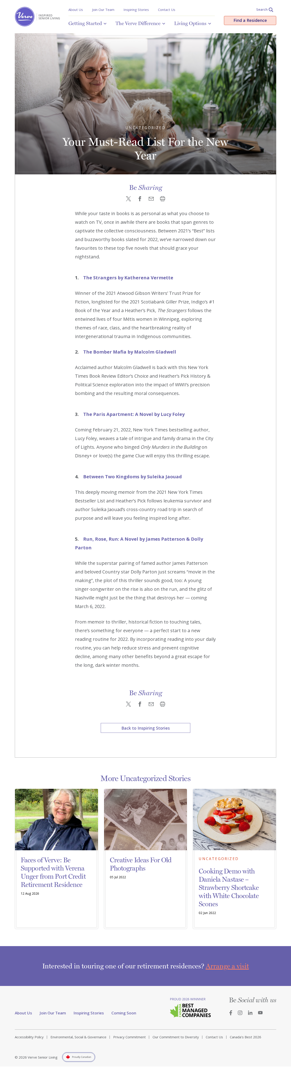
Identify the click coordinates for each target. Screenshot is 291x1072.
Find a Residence (250, 20)
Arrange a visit (227, 966)
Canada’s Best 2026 (245, 1037)
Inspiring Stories (136, 9)
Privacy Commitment (129, 1037)
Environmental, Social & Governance (78, 1037)
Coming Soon (123, 1013)
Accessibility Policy (29, 1037)
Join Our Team (103, 9)
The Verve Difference (138, 23)
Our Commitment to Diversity (176, 1037)
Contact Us (166, 9)
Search (262, 9)
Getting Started (85, 23)
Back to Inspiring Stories (145, 728)
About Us (75, 9)
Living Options (190, 23)
